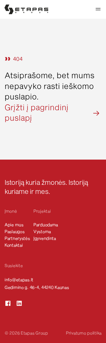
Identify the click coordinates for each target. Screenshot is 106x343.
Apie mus (14, 224)
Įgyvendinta (44, 238)
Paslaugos (14, 231)
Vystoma (42, 231)
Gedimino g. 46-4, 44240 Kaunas (37, 287)
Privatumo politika (83, 332)
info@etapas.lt (19, 279)
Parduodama (45, 224)
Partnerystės (17, 238)
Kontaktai (14, 244)
